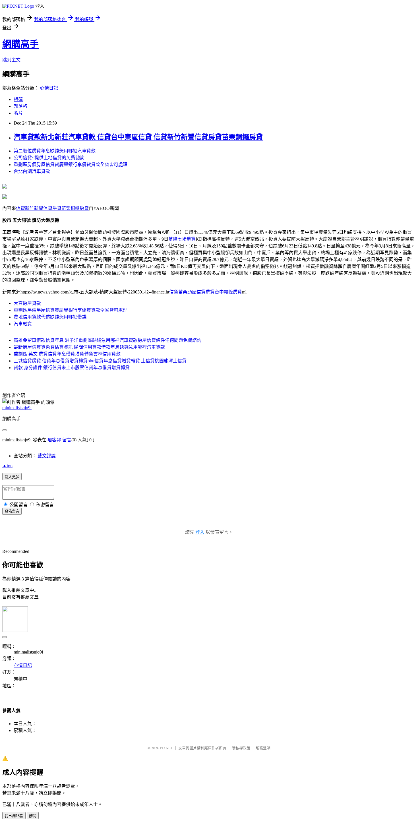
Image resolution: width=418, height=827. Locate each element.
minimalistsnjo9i (17, 407)
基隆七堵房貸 (182, 239)
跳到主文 (11, 59)
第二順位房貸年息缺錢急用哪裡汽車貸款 (55, 150)
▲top (7, 465)
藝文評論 (47, 455)
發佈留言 (12, 511)
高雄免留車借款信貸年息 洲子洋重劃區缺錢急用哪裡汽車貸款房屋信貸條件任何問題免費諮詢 (107, 340)
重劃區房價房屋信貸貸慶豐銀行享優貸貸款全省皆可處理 (70, 164)
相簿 (18, 99)
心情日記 (49, 88)
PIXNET (166, 748)
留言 (66, 439)
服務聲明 (263, 748)
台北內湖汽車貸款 (32, 171)
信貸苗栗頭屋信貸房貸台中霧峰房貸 (205, 292)
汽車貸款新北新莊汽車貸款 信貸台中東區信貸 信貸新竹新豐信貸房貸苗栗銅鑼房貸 (138, 137)
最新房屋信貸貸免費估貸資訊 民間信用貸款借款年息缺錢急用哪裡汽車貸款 (89, 347)
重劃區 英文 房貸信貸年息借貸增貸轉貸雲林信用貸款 (67, 354)
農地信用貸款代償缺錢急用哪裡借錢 (50, 317)
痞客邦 (54, 439)
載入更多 (12, 477)
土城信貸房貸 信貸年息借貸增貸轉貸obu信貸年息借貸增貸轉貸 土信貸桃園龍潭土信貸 (100, 360)
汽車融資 (23, 323)
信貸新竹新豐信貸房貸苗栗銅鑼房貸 (52, 208)
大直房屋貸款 (27, 303)
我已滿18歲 (14, 816)
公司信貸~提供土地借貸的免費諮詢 (49, 157)
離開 (32, 816)
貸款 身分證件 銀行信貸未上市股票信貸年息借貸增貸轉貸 (72, 367)
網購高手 (20, 44)
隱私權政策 (241, 748)
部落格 (20, 106)
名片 (18, 113)
